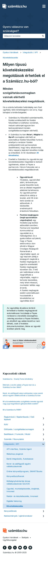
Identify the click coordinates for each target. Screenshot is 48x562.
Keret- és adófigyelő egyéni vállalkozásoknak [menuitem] (19, 465)
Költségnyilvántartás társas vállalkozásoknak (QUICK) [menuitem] (18, 482)
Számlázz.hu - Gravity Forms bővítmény (18, 379)
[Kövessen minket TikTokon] (25, 547)
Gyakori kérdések (10, 52)
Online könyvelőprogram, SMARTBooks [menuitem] (24, 471)
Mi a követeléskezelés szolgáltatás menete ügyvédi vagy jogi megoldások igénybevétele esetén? (23, 402)
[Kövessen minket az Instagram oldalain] (10, 547)
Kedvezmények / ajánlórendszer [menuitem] (18, 516)
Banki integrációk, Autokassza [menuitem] (20, 459)
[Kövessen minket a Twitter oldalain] (15, 547)
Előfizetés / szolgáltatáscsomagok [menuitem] (19, 429)
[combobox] (22, 36)
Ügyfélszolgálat (9, 540)
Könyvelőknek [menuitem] (10, 511)
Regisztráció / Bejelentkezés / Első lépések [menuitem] (19, 418)
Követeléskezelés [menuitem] (15, 506)
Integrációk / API (30, 52)
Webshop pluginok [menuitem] (15, 454)
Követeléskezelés (10, 57)
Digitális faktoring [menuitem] (14, 501)
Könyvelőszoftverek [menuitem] (15, 476)
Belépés (25, 537)
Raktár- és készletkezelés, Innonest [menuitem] (22, 496)
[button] (43, 417)
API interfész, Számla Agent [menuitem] (19, 449)
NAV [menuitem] (6, 424)
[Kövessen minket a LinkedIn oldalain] (30, 547)
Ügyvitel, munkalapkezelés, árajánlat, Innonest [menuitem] (23, 490)
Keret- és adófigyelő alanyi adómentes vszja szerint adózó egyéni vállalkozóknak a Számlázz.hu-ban (23, 394)
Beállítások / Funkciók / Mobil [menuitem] (17, 434)
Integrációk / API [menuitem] (11, 444)
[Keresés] (43, 36)
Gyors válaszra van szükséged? (16, 29)
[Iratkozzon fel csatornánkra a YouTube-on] (20, 547)
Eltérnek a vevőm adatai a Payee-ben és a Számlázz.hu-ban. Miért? (19, 386)
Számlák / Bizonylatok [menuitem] (14, 439)
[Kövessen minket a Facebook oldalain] (5, 547)
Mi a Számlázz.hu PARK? (12, 410)
